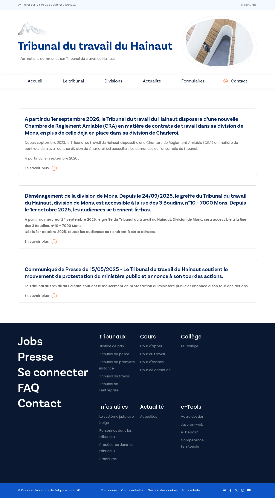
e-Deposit (189, 432)
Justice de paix (111, 346)
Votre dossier (192, 416)
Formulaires (193, 81)
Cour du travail (152, 354)
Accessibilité (191, 490)
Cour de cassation (155, 370)
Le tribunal (73, 81)
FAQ (28, 388)
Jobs (30, 341)
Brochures (248, 5)
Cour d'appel (151, 346)
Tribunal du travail (114, 376)
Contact (239, 81)
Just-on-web (192, 424)
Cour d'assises (152, 362)
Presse (35, 357)
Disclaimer (109, 490)
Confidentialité (132, 490)
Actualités (148, 416)
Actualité (152, 81)
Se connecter (53, 372)
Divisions (113, 81)
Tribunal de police (114, 354)
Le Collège (189, 346)
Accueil (35, 81)
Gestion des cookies (163, 490)
